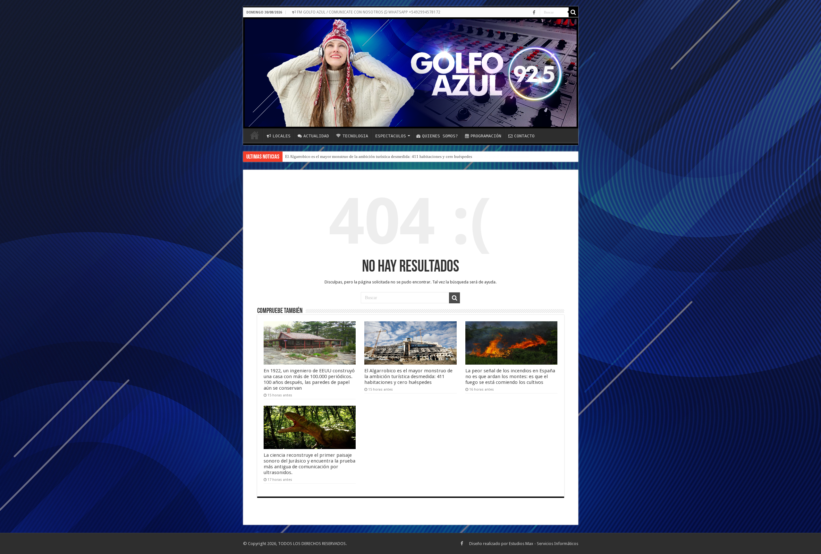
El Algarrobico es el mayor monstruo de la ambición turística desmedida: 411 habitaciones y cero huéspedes (378, 156)
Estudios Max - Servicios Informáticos (543, 543)
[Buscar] (573, 12)
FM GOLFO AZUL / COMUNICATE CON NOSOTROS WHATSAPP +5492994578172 (368, 12)
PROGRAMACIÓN (485, 136)
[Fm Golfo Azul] (410, 72)
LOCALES (282, 136)
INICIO (254, 135)
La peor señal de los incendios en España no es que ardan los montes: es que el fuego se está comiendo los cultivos (510, 376)
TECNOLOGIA (355, 136)
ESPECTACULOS (390, 136)
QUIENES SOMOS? (440, 136)
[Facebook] (534, 12)
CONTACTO (524, 136)
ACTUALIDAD (316, 136)
